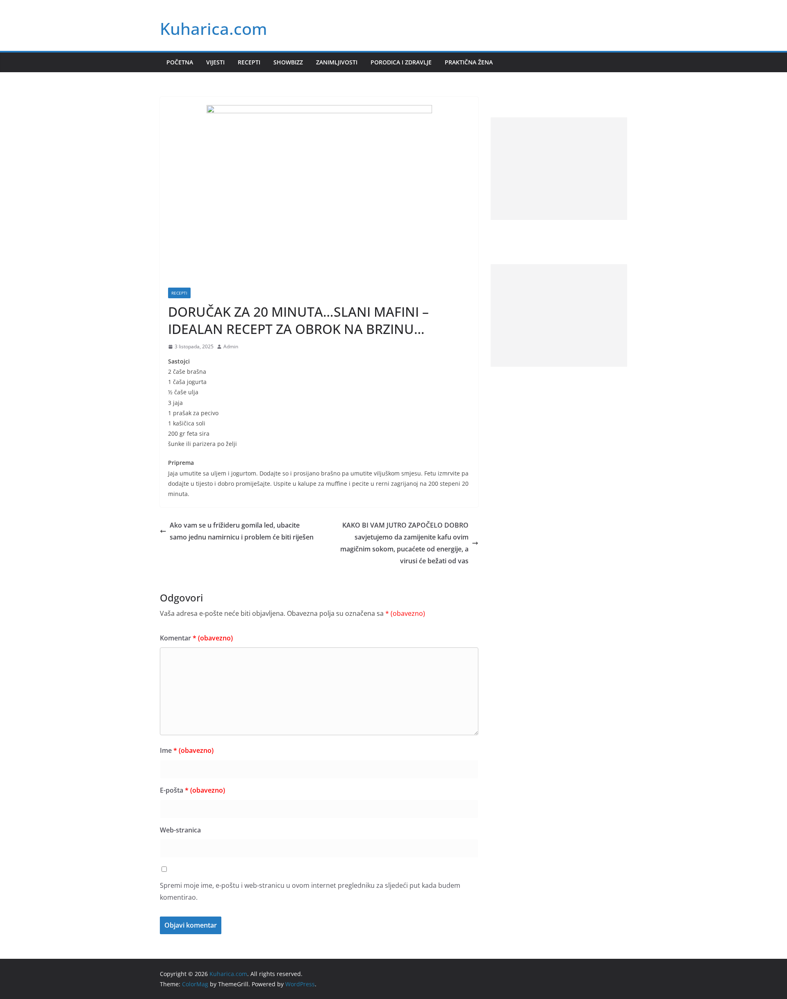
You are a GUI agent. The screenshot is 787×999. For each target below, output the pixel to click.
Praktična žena (469, 62)
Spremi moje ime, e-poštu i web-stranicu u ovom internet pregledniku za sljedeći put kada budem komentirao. (310, 891)
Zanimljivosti (336, 62)
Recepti (249, 62)
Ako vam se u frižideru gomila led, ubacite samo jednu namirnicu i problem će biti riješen (242, 531)
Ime (187, 750)
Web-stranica (180, 829)
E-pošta (192, 790)
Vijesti (215, 62)
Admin (230, 346)
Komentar (196, 637)
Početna (179, 62)
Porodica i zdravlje (401, 62)
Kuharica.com (213, 28)
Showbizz (288, 62)
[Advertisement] (559, 168)
